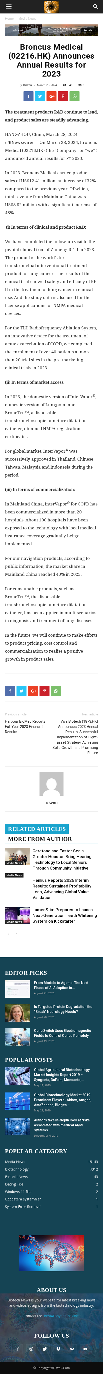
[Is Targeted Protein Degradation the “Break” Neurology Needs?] (17, 1013)
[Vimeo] (58, 1349)
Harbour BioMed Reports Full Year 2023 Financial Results (25, 726)
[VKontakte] (72, 1349)
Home (9, 18)
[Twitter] (45, 1349)
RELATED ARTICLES (37, 829)
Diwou (27, 85)
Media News (27, 18)
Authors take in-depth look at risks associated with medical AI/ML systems (62, 1125)
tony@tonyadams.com (61, 1315)
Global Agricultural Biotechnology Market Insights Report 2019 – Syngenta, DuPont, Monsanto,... (62, 1075)
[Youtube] (85, 1349)
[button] (96, 6)
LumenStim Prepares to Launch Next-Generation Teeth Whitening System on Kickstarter (64, 915)
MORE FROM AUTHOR (40, 839)
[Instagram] (31, 1349)
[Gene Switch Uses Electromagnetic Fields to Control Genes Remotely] (17, 1037)
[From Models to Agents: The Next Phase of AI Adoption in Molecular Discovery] (17, 989)
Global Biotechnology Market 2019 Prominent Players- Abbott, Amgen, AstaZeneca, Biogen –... (62, 1100)
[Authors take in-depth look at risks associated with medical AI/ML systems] (17, 1126)
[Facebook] (18, 1349)
